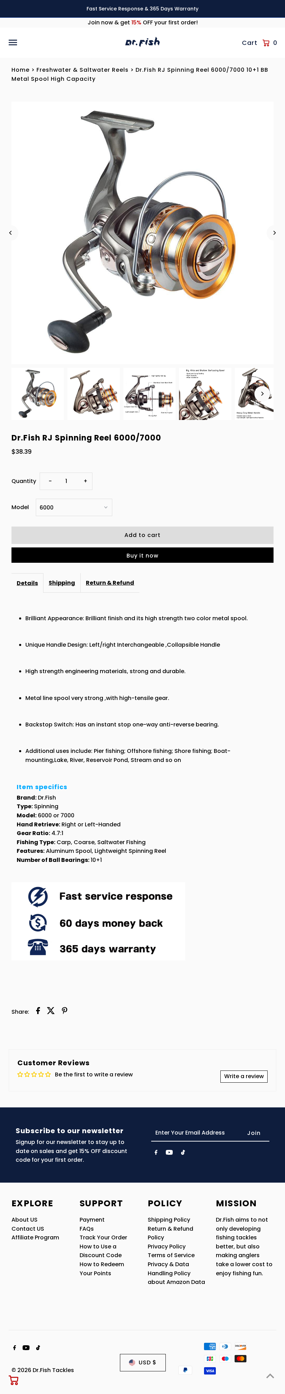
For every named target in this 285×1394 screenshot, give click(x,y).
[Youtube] (169, 1153)
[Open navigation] (64, 42)
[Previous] (10, 233)
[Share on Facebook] (38, 1012)
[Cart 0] (14, 1380)
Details (27, 583)
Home (20, 70)
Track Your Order (103, 1237)
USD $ (148, 1362)
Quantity (23, 481)
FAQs (87, 1229)
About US (24, 1220)
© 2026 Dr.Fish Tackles (42, 1370)
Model (20, 507)
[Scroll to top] (270, 1376)
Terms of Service (171, 1255)
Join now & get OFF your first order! (143, 22)
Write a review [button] (244, 1076)
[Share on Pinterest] (64, 1012)
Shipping (62, 583)
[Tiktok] (183, 1153)
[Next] (274, 233)
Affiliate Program (35, 1237)
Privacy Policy (167, 1247)
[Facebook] (156, 1153)
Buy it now (142, 556)
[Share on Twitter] (51, 1012)
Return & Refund (110, 583)
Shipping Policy (169, 1220)
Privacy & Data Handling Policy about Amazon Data (176, 1273)
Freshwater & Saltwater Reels (82, 70)
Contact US (27, 1229)
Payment (92, 1220)
